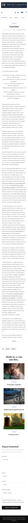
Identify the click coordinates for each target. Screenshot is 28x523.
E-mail (4, 481)
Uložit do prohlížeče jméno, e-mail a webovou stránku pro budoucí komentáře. (13, 501)
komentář (4, 456)
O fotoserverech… (14, 434)
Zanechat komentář (21, 29)
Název (4, 473)
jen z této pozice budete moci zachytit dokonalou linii (14, 183)
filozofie (7, 348)
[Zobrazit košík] (21, 12)
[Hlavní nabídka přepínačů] (2, 13)
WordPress (14, 520)
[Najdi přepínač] (26, 12)
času (3, 285)
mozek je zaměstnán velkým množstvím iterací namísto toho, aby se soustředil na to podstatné (12, 296)
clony (14, 283)
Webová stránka (6, 489)
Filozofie (14, 23)
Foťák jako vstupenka (14, 384)
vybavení (13, 348)
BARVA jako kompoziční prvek (14, 409)
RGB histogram (19, 231)
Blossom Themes (16, 519)
